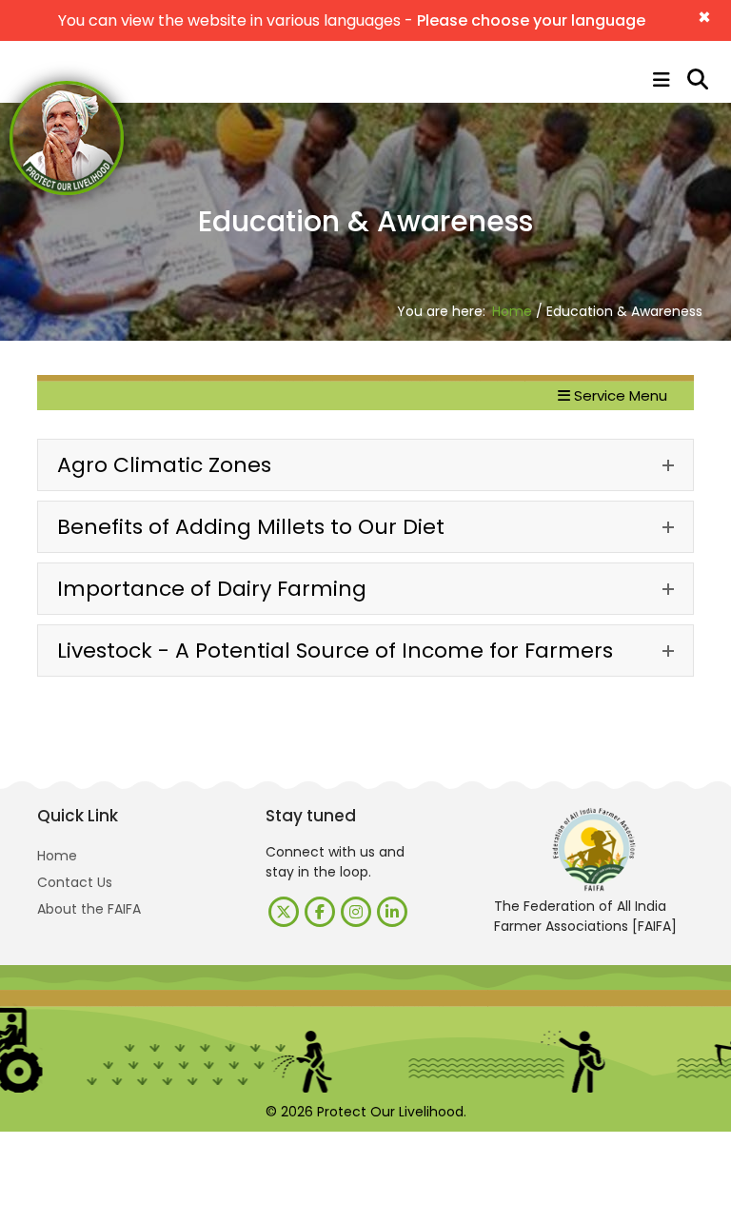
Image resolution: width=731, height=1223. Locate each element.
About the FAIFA (89, 908)
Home (512, 311)
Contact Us (74, 882)
